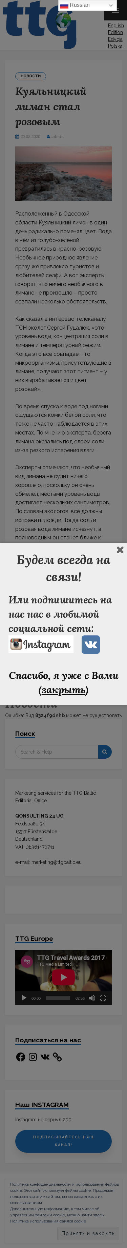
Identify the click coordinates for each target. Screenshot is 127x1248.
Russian (79, 5)
